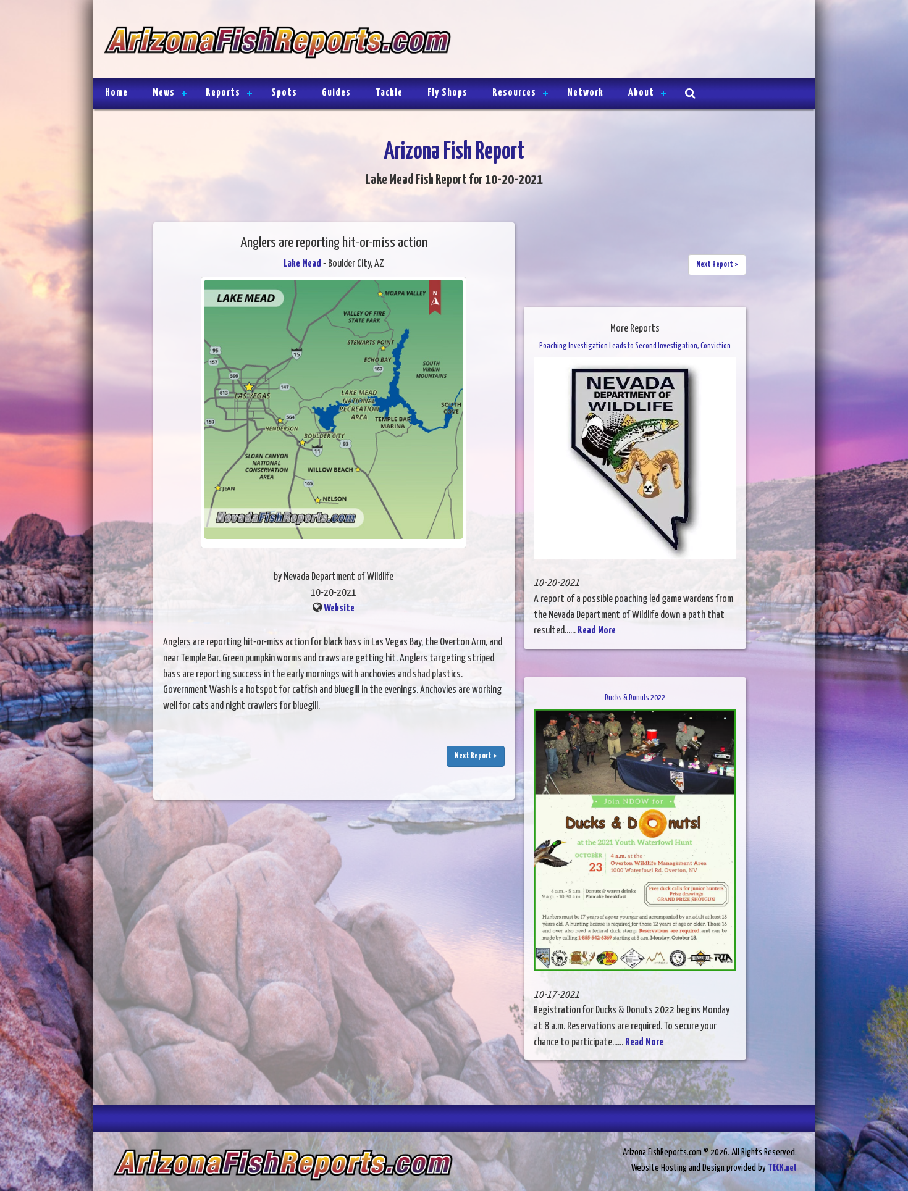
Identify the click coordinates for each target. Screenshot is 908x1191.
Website (339, 608)
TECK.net (782, 1167)
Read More (597, 630)
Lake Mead (302, 264)
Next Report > (476, 756)
